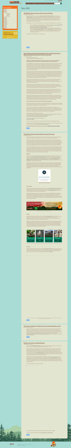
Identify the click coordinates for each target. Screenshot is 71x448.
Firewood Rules (49, 216)
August (8, 14)
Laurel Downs (29, 135)
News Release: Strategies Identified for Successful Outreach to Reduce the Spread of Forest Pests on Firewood (42, 54)
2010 (5, 26)
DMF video (51, 251)
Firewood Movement (52, 190)
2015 (5, 22)
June (7, 15)
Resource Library (34, 3)
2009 (5, 27)
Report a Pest (19, 444)
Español (56, 0)
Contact (49, 0)
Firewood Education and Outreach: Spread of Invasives (39, 158)
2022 (5, 12)
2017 (5, 20)
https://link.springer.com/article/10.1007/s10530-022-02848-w (37, 116)
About (46, 0)
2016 (5, 21)
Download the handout (39, 352)
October (8, 13)
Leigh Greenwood (31, 14)
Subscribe (9, 37)
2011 (5, 25)
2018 (5, 19)
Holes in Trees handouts (54, 357)
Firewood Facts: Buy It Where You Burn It (40, 156)
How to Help (29, 3)
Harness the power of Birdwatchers (47, 432)
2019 (5, 18)
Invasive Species (45, 3)
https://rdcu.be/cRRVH (30, 119)
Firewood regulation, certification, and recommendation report (42, 326)
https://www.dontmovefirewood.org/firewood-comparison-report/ (38, 333)
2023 (5, 11)
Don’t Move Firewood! (48, 248)
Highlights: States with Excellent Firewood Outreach (39, 134)
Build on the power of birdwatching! (34, 343)
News (49, 3)
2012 (5, 24)
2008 (5, 28)
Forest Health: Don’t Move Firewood (56, 188)
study (30, 63)
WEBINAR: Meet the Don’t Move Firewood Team (38, 13)
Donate (53, 0)
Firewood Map (40, 3)
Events (52, 3)
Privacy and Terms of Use (29, 444)
